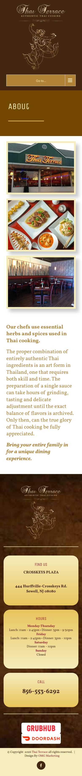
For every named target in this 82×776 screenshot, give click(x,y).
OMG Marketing (49, 756)
